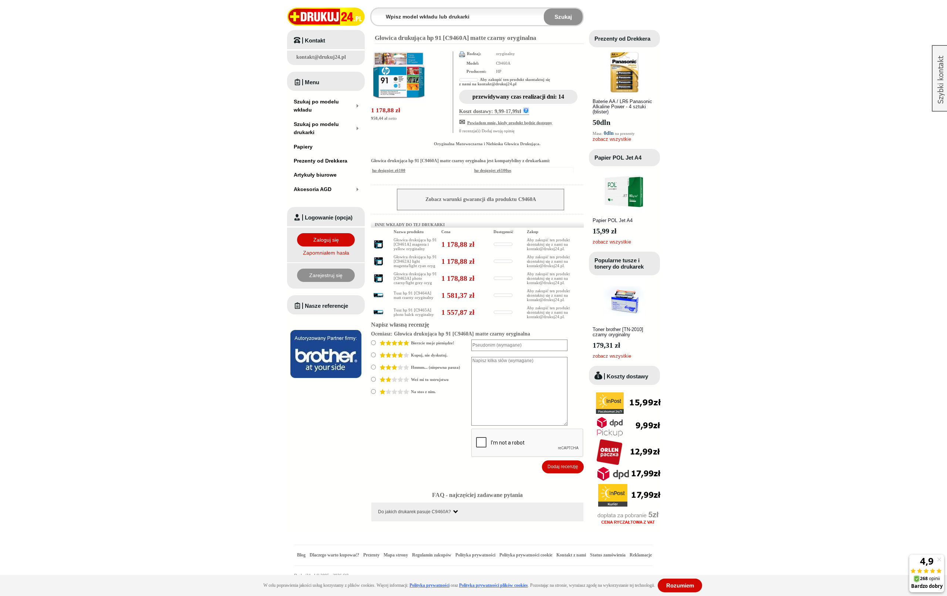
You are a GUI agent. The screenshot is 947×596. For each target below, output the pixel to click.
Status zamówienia (608, 555)
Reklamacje (641, 555)
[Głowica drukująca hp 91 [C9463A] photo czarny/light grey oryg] (378, 275)
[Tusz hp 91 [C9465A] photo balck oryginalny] (378, 309)
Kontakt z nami (571, 555)
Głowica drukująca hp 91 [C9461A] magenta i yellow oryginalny (415, 244)
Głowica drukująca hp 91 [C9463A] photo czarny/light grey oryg (415, 278)
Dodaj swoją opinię (498, 131)
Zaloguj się (326, 240)
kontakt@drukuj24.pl (321, 57)
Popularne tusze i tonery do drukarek (619, 263)
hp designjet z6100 (388, 170)
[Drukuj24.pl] (326, 16)
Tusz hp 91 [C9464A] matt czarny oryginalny (414, 295)
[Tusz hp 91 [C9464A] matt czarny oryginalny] (378, 292)
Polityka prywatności (475, 555)
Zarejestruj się (326, 275)
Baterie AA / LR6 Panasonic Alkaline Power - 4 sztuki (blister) (622, 107)
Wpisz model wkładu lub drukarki (375, 12)
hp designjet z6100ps (492, 170)
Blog (301, 555)
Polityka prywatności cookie (525, 555)
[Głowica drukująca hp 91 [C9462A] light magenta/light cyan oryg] (378, 258)
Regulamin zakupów (431, 555)
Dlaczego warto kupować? (334, 555)
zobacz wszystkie (612, 139)
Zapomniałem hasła (326, 253)
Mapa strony (396, 555)
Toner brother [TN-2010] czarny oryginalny (618, 332)
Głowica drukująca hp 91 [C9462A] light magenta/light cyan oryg (415, 261)
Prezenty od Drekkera (622, 38)
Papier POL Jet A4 (617, 157)
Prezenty (371, 555)
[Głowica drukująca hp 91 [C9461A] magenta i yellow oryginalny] (378, 241)
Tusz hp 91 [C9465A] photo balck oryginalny (414, 312)
